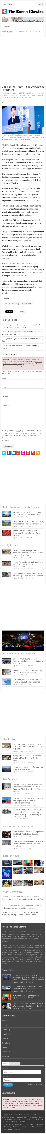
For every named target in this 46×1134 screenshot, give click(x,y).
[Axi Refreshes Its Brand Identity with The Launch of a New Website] (17, 862)
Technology (6, 1030)
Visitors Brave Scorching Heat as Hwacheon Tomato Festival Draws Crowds (27, 533)
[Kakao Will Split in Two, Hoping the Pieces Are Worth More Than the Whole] (7, 883)
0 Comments (29, 517)
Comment (5, 405)
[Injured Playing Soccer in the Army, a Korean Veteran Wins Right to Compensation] (6, 563)
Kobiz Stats (6, 1043)
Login (5, 1064)
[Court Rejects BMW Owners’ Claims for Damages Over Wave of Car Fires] (6, 574)
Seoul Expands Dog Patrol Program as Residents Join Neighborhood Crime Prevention (21, 913)
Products (5, 1047)
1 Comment (31, 819)
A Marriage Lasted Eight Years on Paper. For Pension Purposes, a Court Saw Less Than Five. (28, 552)
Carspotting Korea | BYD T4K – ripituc (15, 897)
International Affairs (23, 95)
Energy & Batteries (8, 95)
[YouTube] (28, 453)
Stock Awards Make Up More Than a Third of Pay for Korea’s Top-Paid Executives (28, 843)
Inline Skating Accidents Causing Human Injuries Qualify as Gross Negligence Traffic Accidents (22, 326)
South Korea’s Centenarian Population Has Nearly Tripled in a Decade (28, 832)
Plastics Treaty (14, 304)
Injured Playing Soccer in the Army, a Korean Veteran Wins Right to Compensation (28, 564)
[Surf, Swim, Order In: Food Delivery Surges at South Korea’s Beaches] (6, 681)
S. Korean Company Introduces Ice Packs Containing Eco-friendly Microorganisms (21, 907)
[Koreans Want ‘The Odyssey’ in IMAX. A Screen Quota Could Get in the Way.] (39, 863)
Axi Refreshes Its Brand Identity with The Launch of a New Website (27, 987)
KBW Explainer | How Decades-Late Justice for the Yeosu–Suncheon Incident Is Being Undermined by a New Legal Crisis (28, 813)
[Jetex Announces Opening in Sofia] (28, 863)
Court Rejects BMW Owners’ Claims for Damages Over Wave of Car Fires (28, 574)
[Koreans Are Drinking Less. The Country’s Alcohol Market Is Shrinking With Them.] (6, 661)
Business (10, 32)
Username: (7, 1068)
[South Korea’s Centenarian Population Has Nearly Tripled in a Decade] (6, 834)
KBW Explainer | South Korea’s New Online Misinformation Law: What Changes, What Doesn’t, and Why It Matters (27, 787)
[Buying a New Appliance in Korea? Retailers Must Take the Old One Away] (6, 757)
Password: (7, 1076)
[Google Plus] (18, 453)
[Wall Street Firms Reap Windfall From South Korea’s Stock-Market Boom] (17, 883)
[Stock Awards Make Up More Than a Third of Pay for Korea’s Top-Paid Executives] (6, 842)
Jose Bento (6, 912)
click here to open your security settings (22, 363)
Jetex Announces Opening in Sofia (26, 995)
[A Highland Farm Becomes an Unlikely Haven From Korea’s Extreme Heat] (6, 523)
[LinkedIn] (14, 453)
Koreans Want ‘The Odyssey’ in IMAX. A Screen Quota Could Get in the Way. (28, 1005)
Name (4, 378)
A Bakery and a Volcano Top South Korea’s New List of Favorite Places (27, 513)
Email (4, 387)
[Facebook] (9, 453)
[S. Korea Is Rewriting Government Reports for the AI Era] (7, 873)
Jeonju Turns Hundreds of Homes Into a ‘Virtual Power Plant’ (28, 768)
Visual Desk (6, 1034)
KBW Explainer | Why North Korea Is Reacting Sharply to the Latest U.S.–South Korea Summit (28, 800)
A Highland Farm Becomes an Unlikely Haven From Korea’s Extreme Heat (28, 522)
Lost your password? (35, 1085)
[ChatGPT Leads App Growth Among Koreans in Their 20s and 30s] (6, 672)
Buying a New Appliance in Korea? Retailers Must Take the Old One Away (27, 758)
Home (4, 32)
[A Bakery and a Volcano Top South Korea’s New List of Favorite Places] (6, 514)
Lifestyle (5, 1025)
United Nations (26, 304)
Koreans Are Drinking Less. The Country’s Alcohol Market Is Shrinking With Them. (28, 661)
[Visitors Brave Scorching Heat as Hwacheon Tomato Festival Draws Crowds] (6, 533)
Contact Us (6, 1052)
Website (5, 396)
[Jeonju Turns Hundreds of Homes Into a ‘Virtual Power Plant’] (6, 769)
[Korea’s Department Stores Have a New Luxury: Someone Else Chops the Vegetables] (6, 746)
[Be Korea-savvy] (23, 11)
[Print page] (23, 102)
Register (15, 1064)
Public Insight (14, 98)
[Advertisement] (23, 60)
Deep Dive (5, 1038)
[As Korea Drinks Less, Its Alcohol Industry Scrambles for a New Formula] (17, 870)
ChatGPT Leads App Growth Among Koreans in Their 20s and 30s (27, 671)
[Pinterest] (33, 453)
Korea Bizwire (30, 93)
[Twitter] (4, 453)
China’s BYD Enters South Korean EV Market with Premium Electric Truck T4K (23, 899)
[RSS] (38, 453)
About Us (5, 1056)
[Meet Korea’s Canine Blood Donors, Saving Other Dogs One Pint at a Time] (39, 882)
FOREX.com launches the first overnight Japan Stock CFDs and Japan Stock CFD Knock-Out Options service (28, 977)
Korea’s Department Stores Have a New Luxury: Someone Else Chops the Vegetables (28, 746)
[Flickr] (23, 453)
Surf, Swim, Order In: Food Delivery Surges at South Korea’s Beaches (27, 680)
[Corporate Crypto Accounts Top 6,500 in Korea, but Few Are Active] (28, 883)
